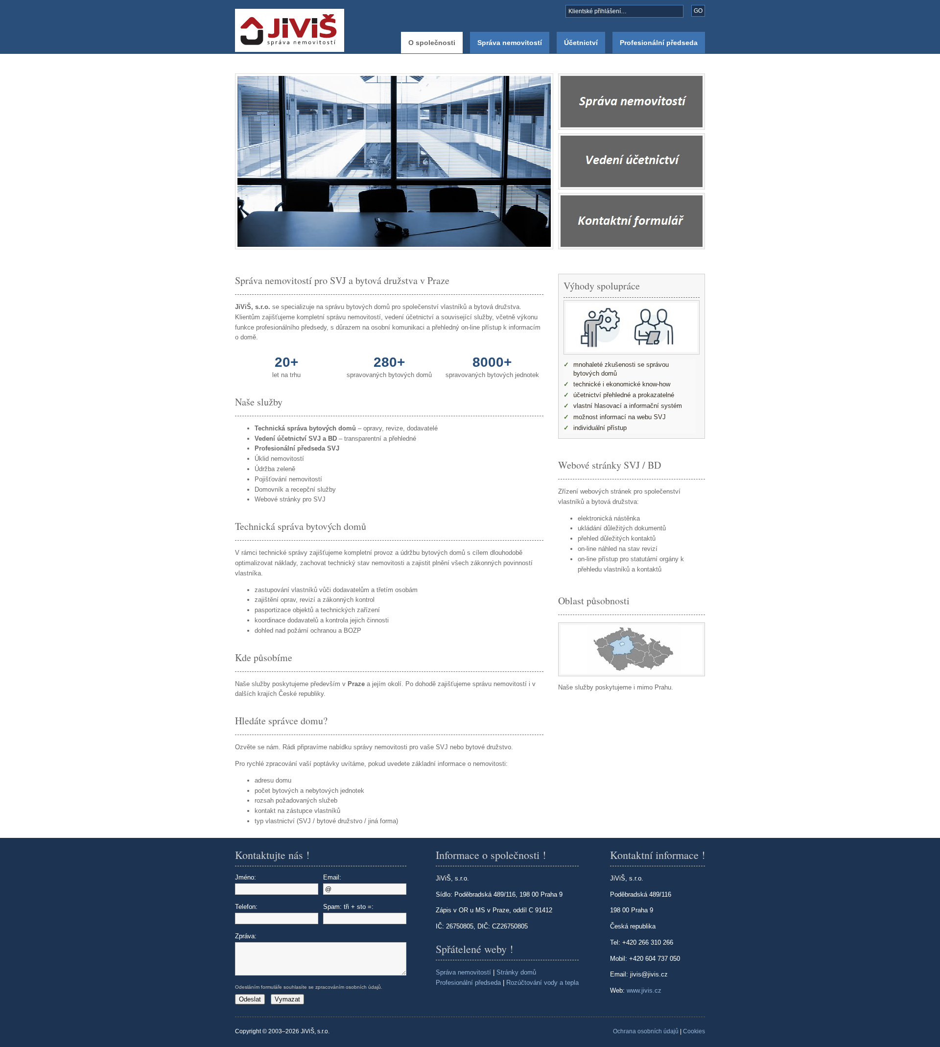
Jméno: (245, 877)
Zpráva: (246, 936)
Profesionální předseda (659, 43)
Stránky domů (516, 972)
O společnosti (431, 43)
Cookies (694, 1031)
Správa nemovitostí (509, 43)
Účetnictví (581, 43)
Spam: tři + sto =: (348, 906)
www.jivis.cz (644, 990)
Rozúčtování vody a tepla (542, 982)
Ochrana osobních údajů (646, 1031)
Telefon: (246, 906)
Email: (332, 877)
